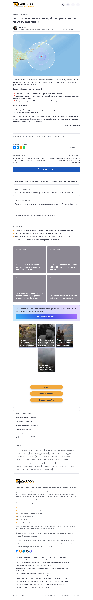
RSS (66, 581)
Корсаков (24, 450)
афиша (52, 453)
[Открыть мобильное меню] (78, 4)
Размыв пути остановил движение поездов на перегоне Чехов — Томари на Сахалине (46, 204)
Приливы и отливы (21, 587)
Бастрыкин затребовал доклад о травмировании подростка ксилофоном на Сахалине (29, 295)
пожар (39, 459)
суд (66, 466)
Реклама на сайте (46, 400)
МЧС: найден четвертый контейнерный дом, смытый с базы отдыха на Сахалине (44, 193)
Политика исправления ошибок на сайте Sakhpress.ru (32, 565)
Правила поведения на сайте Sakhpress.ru (56, 562)
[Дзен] (27, 551)
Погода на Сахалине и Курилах (39, 587)
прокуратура (60, 463)
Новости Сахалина (21, 578)
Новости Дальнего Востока (54, 581)
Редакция (27, 557)
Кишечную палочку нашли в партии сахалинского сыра (35, 215)
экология (25, 469)
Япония (37, 453)
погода (33, 459)
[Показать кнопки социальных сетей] (63, 4)
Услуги (35, 557)
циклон (18, 469)
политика (58, 459)
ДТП (18, 450)
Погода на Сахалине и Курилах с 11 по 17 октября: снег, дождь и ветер (63, 267)
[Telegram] (23, 551)
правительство (21, 463)
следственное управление (50, 466)
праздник (29, 463)
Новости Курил (41, 136)
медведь (38, 456)
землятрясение (20, 136)
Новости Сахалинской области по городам (29, 584)
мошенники (55, 456)
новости (30, 136)
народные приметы (66, 456)
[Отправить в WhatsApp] (24, 147)
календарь (31, 456)
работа (68, 463)
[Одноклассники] (20, 551)
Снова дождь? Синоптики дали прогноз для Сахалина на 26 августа (38, 233)
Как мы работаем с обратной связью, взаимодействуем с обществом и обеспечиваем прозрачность (42, 569)
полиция (66, 459)
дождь (71, 453)
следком (37, 466)
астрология (44, 453)
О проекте (19, 557)
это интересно (48, 469)
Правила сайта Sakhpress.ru (57, 557)
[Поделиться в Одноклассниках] (21, 147)
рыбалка (19, 466)
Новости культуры (21, 581)
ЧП (63, 136)
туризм (72, 466)
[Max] (30, 551)
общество (26, 459)
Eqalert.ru (32, 85)
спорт (61, 466)
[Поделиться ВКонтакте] (14, 147)
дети (65, 453)
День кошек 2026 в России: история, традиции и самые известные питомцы (28, 267)
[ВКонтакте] (17, 551)
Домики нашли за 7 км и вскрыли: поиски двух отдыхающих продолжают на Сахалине (46, 181)
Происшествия (47, 578)
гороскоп (59, 453)
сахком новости (54, 136)
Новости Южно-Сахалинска (65, 450)
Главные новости (35, 578)
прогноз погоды (39, 463)
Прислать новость (46, 393)
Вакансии (42, 557)
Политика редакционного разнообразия (28, 562)
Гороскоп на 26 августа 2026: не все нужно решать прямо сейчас (37, 240)
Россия (18, 453)
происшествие (50, 463)
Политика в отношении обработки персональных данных (33, 573)
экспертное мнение (36, 469)
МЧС (30, 450)
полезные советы (48, 459)
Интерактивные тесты (36, 581)
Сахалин (25, 453)
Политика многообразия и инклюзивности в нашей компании (34, 560)
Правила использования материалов (58, 576)
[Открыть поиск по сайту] (73, 4)
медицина (46, 456)
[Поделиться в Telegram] (18, 147)
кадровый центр (21, 456)
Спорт (65, 578)
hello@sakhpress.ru (26, 429)
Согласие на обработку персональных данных (30, 576)
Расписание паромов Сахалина (54, 584)
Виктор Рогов (23, 27)
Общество (58, 578)
